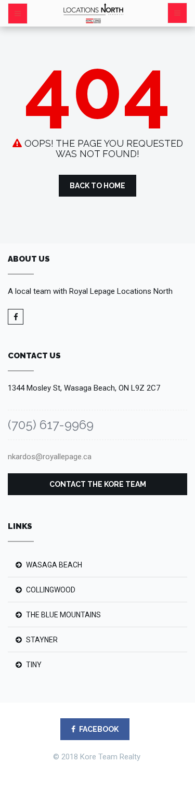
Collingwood (50, 590)
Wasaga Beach (54, 565)
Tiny (34, 665)
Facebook (99, 729)
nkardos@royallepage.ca (50, 456)
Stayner (42, 640)
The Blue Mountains (63, 615)
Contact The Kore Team (97, 484)
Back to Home (97, 186)
